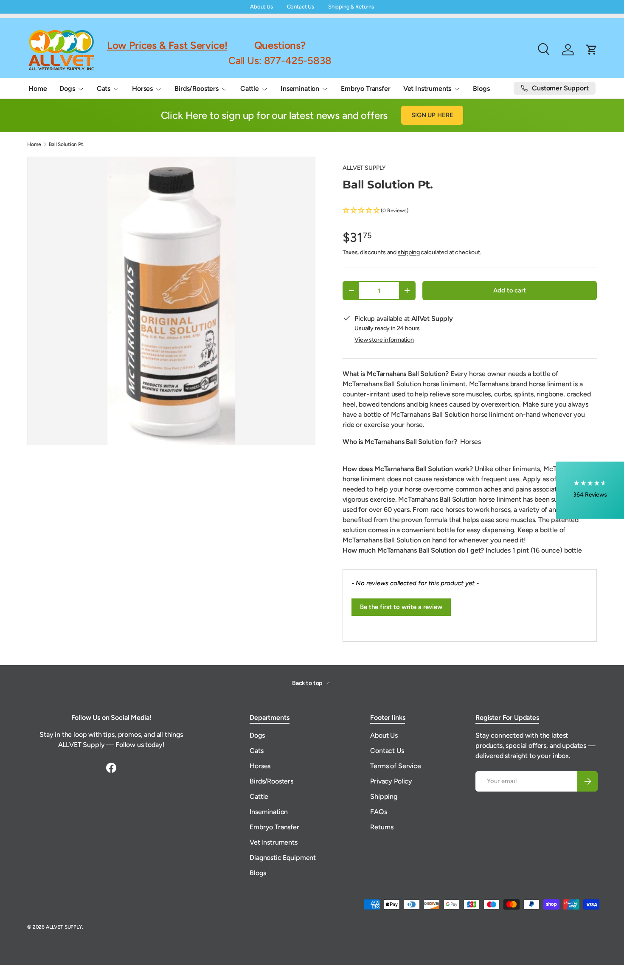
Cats (103, 88)
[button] (470, 210)
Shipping (383, 796)
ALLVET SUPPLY (364, 167)
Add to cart (509, 290)
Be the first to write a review (401, 607)
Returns (382, 827)
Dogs (67, 88)
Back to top (307, 683)
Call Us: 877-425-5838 (280, 60)
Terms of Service (395, 766)
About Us (261, 6)
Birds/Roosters (196, 88)
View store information (383, 339)
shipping (409, 252)
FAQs (378, 812)
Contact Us (300, 6)
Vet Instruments (427, 88)
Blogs (481, 88)
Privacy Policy (391, 781)
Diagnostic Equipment (283, 858)
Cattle (249, 88)
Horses (142, 88)
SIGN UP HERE (432, 115)
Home (37, 88)
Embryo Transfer (366, 88)
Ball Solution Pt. (66, 144)
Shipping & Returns (351, 6)
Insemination (300, 88)
